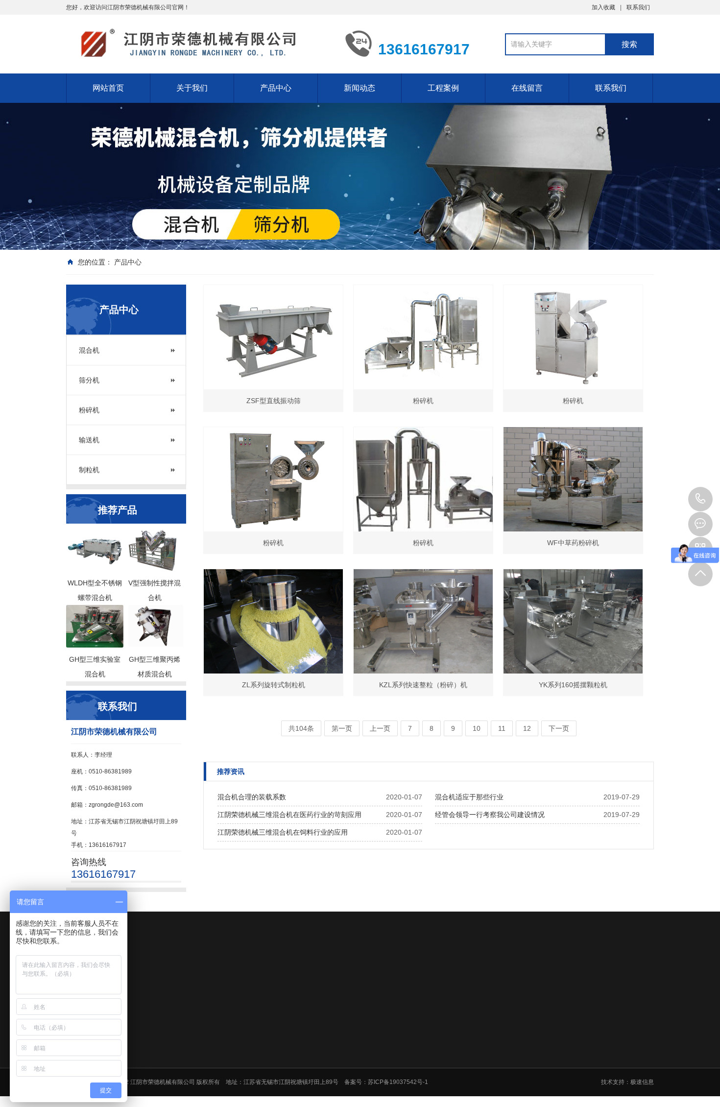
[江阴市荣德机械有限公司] (198, 43)
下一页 (559, 728)
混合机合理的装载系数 (251, 797)
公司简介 (269, 1049)
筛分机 (89, 380)
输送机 (89, 440)
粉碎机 (89, 410)
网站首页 (108, 88)
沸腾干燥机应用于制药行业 (500, 1049)
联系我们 (638, 7)
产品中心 (275, 88)
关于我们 (192, 88)
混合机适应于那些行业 (469, 797)
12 (527, 728)
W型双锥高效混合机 (491, 1075)
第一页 (342, 728)
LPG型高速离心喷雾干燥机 (500, 1087)
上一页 (380, 728)
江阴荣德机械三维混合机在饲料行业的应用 (282, 832)
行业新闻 (407, 1049)
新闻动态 (359, 88)
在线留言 (527, 88)
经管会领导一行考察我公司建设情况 (490, 814)
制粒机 (89, 470)
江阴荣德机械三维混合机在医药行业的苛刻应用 (289, 814)
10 (476, 728)
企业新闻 (407, 1062)
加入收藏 (603, 7)
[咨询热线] (700, 499)
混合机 (89, 350)
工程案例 (443, 88)
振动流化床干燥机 (488, 1062)
